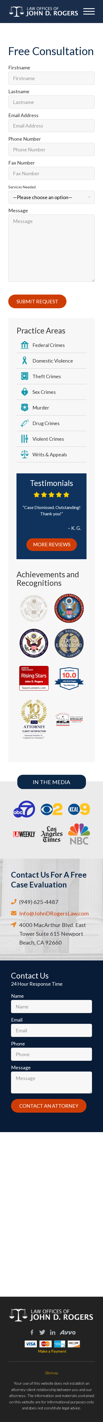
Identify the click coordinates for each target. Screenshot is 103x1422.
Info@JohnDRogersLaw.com (54, 913)
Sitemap (51, 1372)
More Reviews (51, 544)
